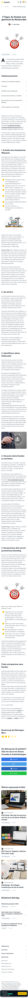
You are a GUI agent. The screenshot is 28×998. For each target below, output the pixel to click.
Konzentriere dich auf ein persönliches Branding (11, 101)
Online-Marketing (7, 6)
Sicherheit (4, 928)
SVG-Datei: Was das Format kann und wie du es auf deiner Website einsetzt (13, 817)
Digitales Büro (5, 906)
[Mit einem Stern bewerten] (2, 736)
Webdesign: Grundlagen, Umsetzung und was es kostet (12, 886)
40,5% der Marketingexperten (16, 480)
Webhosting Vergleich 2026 (9, 904)
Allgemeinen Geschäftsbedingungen (12, 985)
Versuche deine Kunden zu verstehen (11, 95)
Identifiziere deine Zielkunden (9, 91)
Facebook (15, 759)
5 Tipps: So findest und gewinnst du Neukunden (20, 6)
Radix (19, 710)
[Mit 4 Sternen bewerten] (12, 736)
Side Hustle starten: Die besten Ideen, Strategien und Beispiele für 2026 (12, 913)
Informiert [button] (4, 950)
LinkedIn (9, 718)
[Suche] (18, 2)
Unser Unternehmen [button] (7, 953)
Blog (2, 6)
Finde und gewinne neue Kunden (10, 107)
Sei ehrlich (4, 86)
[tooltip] (20, 2)
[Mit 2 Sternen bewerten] (6, 736)
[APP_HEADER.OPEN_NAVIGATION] (25, 2)
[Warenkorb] (23, 2)
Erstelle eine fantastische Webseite (10, 81)
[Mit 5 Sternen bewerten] (15, 736)
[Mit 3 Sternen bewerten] (9, 736)
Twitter (16, 718)
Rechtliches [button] (4, 957)
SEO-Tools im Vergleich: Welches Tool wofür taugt (13, 852)
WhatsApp (15, 773)
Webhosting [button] (5, 946)
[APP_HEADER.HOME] (5, 2)
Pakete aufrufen (22, 993)
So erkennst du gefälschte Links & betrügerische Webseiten (11, 924)
